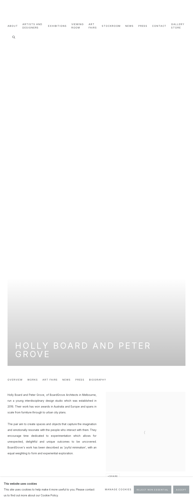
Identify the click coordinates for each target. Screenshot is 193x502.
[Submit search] (14, 36)
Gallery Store (177, 26)
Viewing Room (77, 26)
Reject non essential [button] (152, 489)
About (13, 26)
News (129, 26)
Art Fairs (93, 26)
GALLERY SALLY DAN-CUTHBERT (17, 11)
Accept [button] (181, 489)
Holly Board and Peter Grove (83, 349)
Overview (15, 379)
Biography (97, 379)
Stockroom (111, 26)
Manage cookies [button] (118, 489)
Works (32, 379)
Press (142, 26)
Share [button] (113, 476)
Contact (159, 26)
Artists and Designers (32, 26)
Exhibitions (57, 26)
